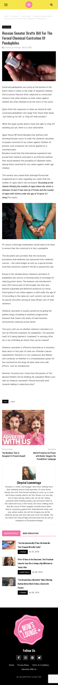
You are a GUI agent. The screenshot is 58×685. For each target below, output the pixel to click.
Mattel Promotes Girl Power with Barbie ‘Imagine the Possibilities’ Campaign (44, 455)
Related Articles (11, 533)
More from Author (30, 533)
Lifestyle (22, 552)
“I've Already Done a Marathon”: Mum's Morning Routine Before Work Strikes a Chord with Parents (35, 583)
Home (11, 665)
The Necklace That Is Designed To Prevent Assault (13, 454)
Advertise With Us (29, 669)
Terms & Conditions (40, 665)
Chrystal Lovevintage (13, 47)
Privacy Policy (23, 665)
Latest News (6, 27)
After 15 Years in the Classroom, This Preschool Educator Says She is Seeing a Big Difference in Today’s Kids (35, 563)
